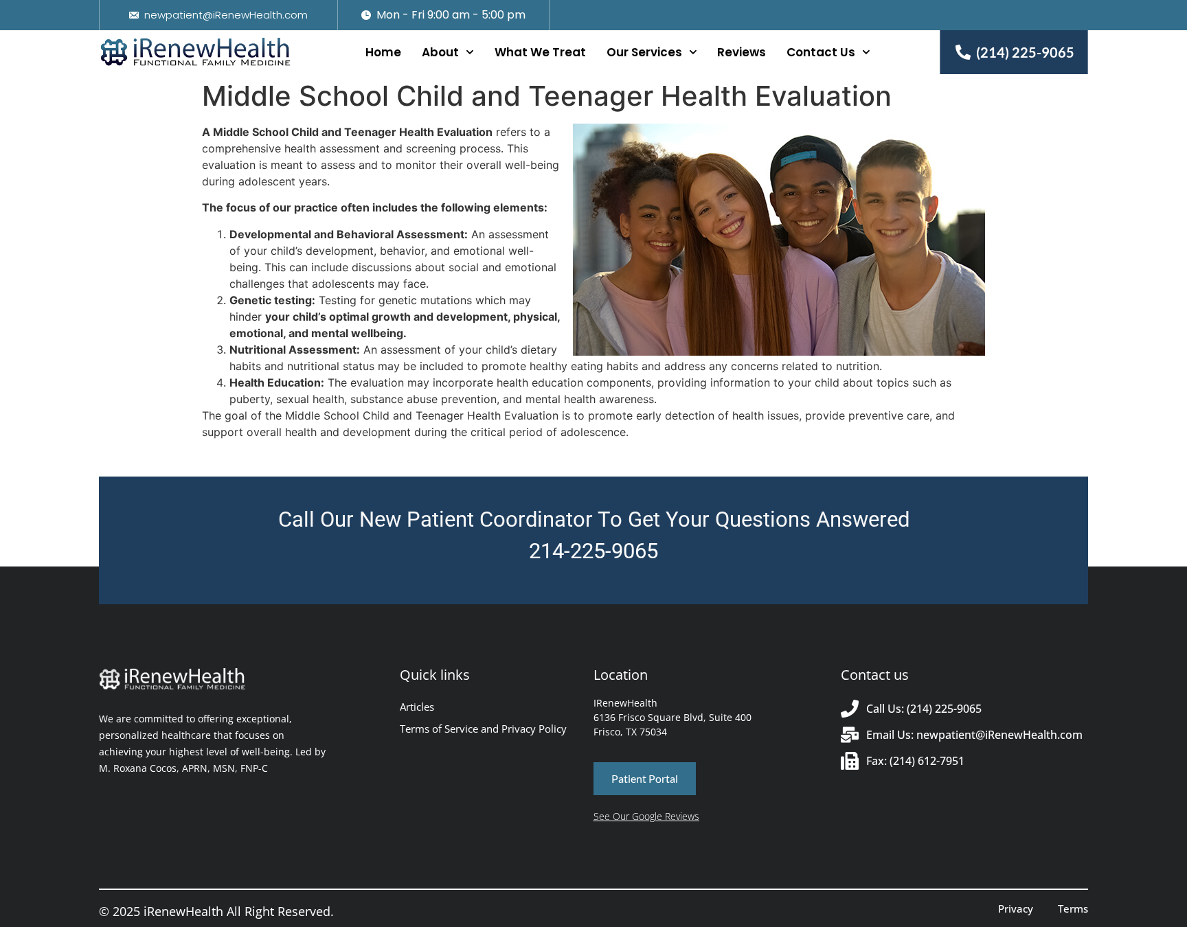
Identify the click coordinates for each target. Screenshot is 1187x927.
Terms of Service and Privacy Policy (483, 728)
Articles (417, 706)
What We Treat (540, 52)
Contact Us (821, 52)
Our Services (644, 52)
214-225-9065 (593, 551)
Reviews (741, 52)
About (440, 52)
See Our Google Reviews (646, 816)
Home (383, 52)
